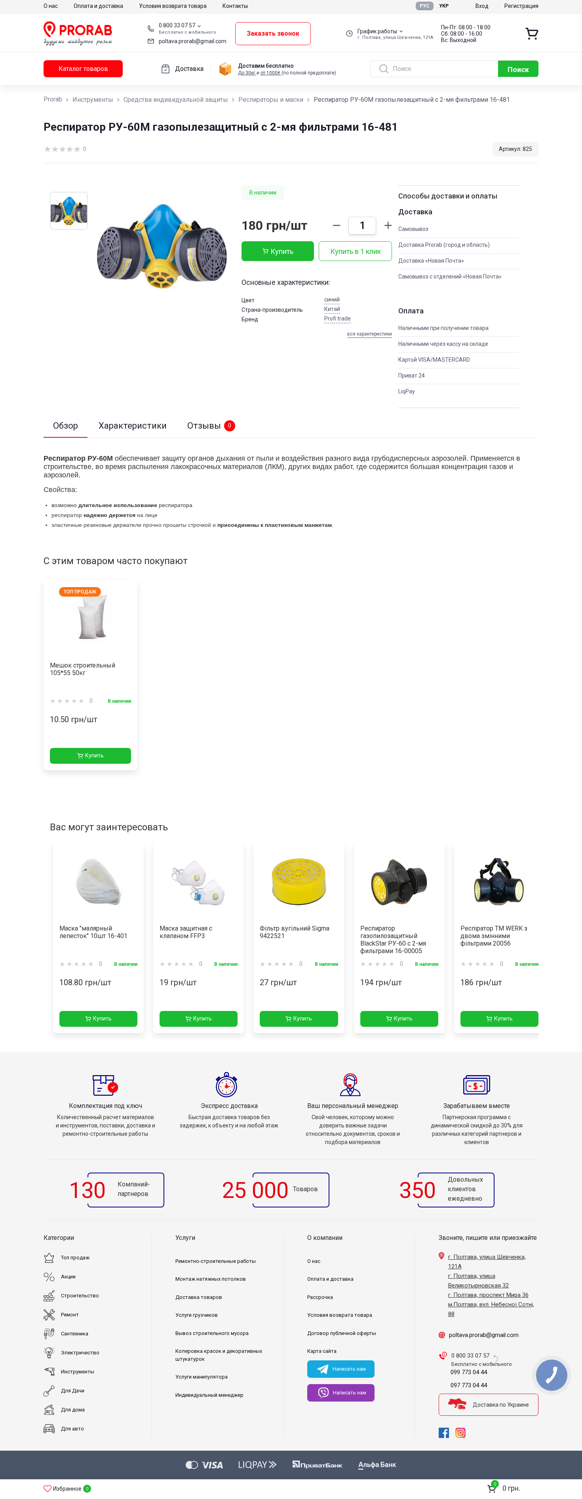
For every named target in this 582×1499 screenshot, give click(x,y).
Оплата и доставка (98, 6)
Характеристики (133, 426)
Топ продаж (75, 1258)
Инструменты (92, 99)
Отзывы (209, 426)
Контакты (235, 6)
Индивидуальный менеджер (209, 1395)
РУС (425, 6)
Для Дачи (72, 1391)
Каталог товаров (83, 68)
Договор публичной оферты (341, 1333)
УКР (444, 6)
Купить (281, 251)
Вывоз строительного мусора (212, 1333)
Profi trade (337, 318)
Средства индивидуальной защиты (176, 99)
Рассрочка (320, 1297)
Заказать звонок (273, 33)
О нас (51, 6)
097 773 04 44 (469, 1385)
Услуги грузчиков (196, 1315)
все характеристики (369, 334)
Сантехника (74, 1334)
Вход (482, 6)
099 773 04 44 (469, 1372)
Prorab (53, 99)
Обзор (65, 426)
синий (332, 299)
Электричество (80, 1353)
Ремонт (70, 1315)
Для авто (72, 1429)
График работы (377, 31)
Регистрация (521, 6)
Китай (332, 309)
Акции (68, 1277)
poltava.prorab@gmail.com (192, 41)
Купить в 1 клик (355, 251)
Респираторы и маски (270, 99)
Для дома (73, 1410)
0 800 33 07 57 (177, 25)
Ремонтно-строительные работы (215, 1261)
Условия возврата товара (173, 6)
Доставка (189, 68)
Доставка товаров (198, 1297)
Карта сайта (322, 1351)
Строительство (80, 1296)
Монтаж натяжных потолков (210, 1279)
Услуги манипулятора (201, 1377)
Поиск (518, 69)
